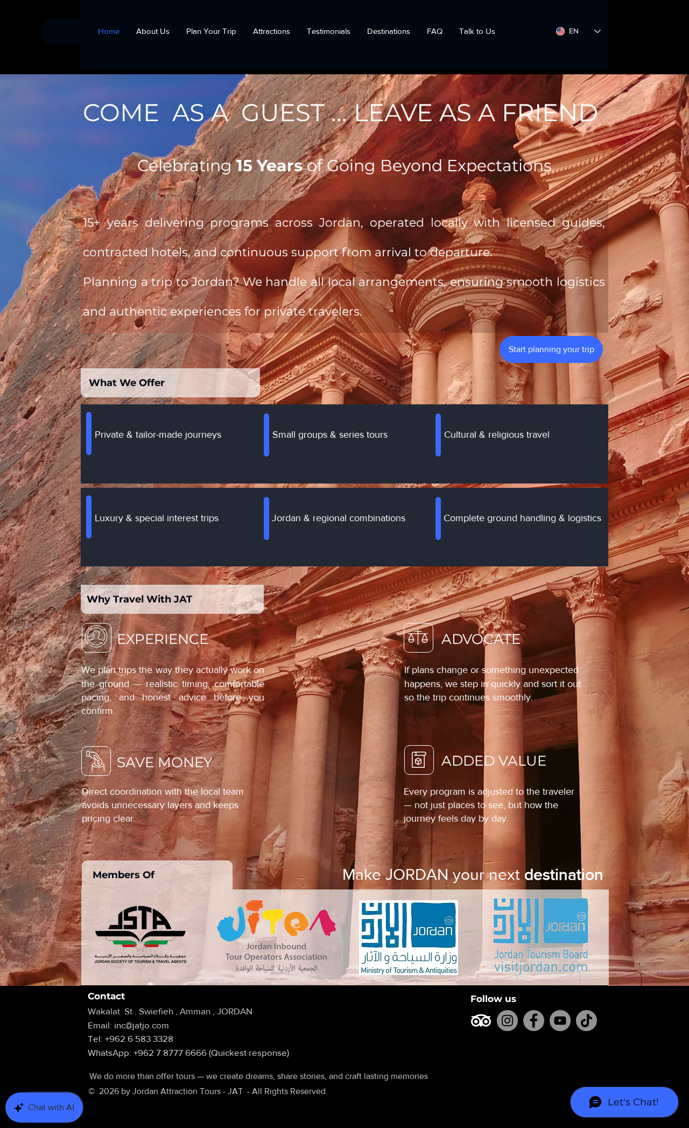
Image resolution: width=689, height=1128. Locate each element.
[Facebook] (533, 1020)
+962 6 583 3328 (139, 1038)
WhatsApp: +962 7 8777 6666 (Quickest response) (188, 1052)
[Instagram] (507, 1020)
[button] (388, 31)
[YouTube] (560, 1020)
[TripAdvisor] (480, 1020)
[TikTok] (586, 1020)
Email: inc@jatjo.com (135, 1025)
